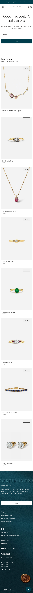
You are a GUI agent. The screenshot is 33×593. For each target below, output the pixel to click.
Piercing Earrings (8, 518)
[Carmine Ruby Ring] (16, 339)
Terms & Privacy (8, 548)
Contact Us (6, 566)
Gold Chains (6, 521)
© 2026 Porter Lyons (7, 590)
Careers (4, 543)
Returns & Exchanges (10, 535)
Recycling (5, 540)
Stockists (5, 538)
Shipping (4, 532)
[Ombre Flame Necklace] (16, 188)
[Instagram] (5, 569)
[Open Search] (28, 7)
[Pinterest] (9, 569)
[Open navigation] (5, 7)
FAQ (2, 546)
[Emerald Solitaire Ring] (16, 289)
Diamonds (5, 524)
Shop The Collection (9, 61)
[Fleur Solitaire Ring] (16, 138)
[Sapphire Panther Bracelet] (16, 389)
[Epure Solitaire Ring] (16, 238)
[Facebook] (2, 569)
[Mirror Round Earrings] (16, 440)
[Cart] (31, 7)
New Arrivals (6, 515)
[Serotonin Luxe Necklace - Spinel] (16, 87)
